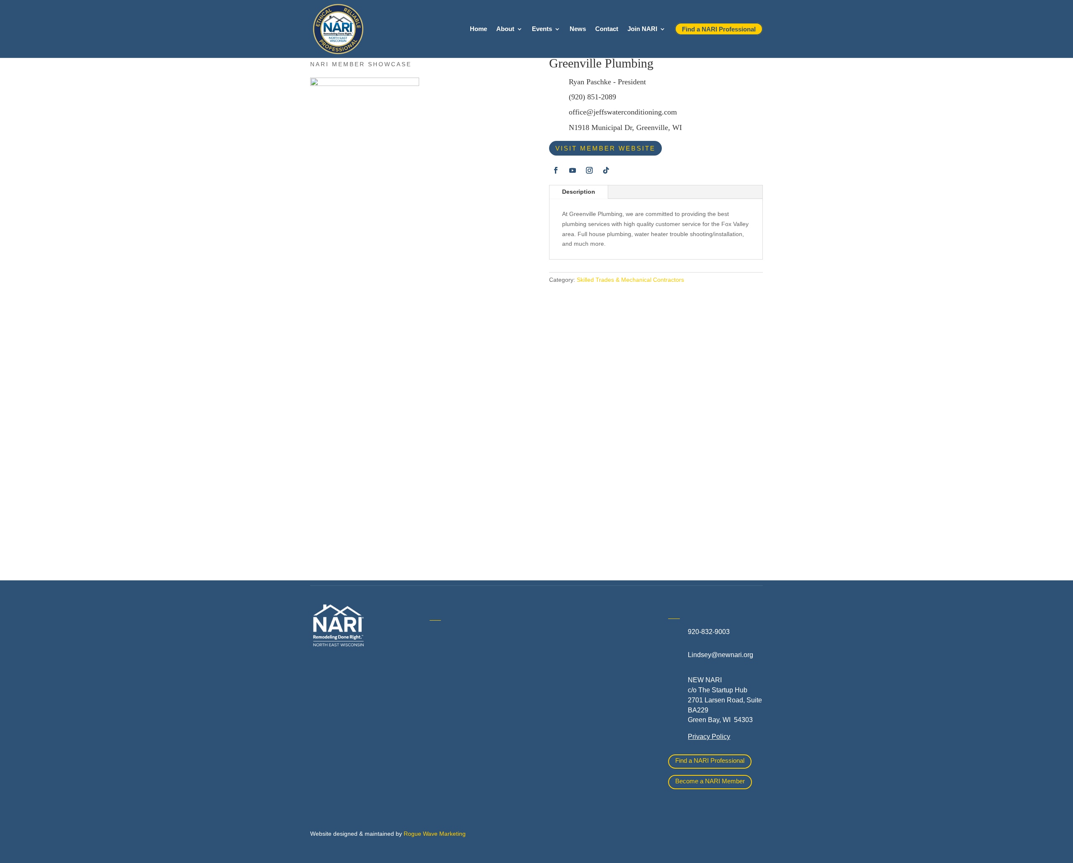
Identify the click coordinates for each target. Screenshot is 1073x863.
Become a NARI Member (710, 781)
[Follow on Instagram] (589, 170)
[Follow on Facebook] (555, 170)
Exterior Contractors (578, 722)
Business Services (457, 704)
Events (542, 29)
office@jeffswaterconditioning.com (623, 112)
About (505, 29)
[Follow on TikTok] (606, 170)
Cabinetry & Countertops (466, 723)
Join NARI (642, 29)
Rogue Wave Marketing (435, 833)
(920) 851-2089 (592, 97)
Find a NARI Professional (709, 760)
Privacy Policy (709, 736)
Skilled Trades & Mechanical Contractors (630, 279)
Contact (606, 29)
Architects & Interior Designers (475, 666)
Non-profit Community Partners (595, 672)
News (578, 29)
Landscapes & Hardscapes (589, 654)
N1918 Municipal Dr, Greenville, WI (625, 127)
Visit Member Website (605, 148)
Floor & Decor (450, 742)
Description (578, 191)
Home (478, 29)
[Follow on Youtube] (572, 170)
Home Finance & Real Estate (592, 635)
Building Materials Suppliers (471, 685)
